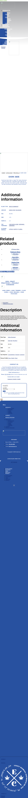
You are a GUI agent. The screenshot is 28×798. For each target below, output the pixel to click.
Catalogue (9, 173)
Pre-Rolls (7, 16)
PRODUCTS (6, 10)
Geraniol (21, 224)
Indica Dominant (13, 206)
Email (4, 385)
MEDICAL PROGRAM (6, 26)
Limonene (12, 225)
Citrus (11, 229)
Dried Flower (7, 13)
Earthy (16, 229)
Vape (6, 471)
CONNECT (7, 42)
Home (3, 173)
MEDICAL (3, 762)
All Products (14, 462)
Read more (15, 253)
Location (5, 387)
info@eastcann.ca (15, 372)
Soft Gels (7, 22)
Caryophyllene (13, 224)
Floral (20, 229)
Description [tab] (5, 302)
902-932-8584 (7, 374)
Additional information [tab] (8, 303)
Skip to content (3, 0)
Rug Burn (18, 210)
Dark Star (12, 210)
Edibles (9, 20)
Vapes (9, 18)
